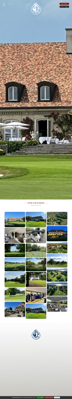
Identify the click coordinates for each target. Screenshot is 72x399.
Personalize (57, 397)
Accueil (32, 205)
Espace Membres (64, 3)
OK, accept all (40, 397)
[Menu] (4, 4)
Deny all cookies (49, 397)
